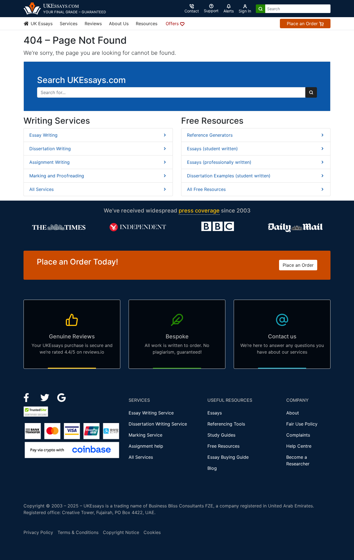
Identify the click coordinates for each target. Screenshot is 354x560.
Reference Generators (210, 135)
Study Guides (221, 435)
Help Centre (298, 446)
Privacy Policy (38, 532)
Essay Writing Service (151, 413)
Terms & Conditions (78, 532)
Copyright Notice (121, 532)
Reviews (93, 23)
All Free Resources (206, 189)
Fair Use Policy (301, 424)
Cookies (152, 532)
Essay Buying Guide (228, 457)
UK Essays (41, 23)
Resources (146, 23)
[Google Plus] (61, 397)
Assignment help (146, 446)
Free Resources (223, 446)
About (292, 413)
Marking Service (145, 435)
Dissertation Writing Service (158, 424)
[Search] (260, 8)
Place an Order (303, 23)
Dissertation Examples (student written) (228, 175)
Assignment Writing (49, 162)
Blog (212, 468)
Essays (214, 413)
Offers (173, 23)
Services (68, 23)
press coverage (199, 210)
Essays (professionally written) (219, 162)
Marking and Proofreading (56, 175)
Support (211, 10)
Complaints (298, 435)
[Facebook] (29, 397)
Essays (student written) (212, 148)
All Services (41, 189)
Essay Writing (43, 135)
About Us (119, 23)
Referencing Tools (226, 424)
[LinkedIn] (45, 397)
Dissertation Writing (50, 148)
